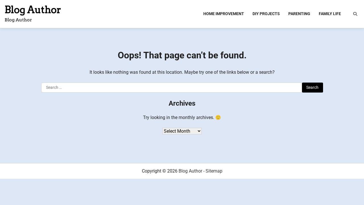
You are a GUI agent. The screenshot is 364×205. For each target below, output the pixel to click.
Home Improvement (223, 13)
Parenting (299, 13)
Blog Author (33, 9)
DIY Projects (266, 13)
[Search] (355, 14)
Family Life (330, 13)
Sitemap (214, 171)
